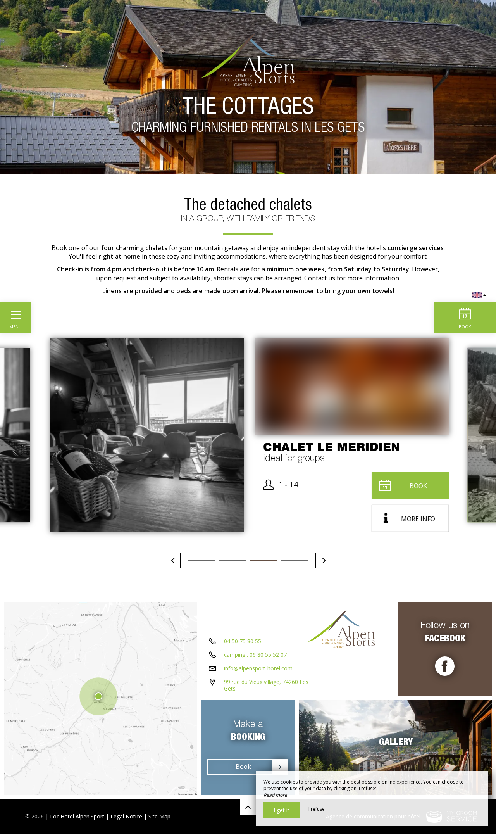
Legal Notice (126, 816)
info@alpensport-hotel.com (258, 668)
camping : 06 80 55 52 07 (255, 654)
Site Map (159, 816)
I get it (281, 810)
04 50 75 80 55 (242, 641)
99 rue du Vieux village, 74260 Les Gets (266, 685)
